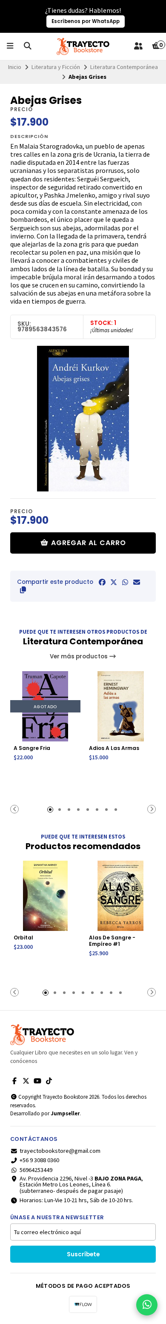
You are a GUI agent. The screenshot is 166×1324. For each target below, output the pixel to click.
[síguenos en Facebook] (14, 1081)
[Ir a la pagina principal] (83, 46)
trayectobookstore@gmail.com (60, 1151)
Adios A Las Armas (114, 748)
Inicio (14, 67)
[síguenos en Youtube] (37, 1081)
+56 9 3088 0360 (39, 1160)
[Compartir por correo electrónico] (136, 582)
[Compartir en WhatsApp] (125, 582)
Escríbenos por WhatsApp (86, 21)
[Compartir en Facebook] (102, 582)
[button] (23, 589)
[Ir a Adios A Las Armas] (121, 706)
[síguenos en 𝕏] (26, 1081)
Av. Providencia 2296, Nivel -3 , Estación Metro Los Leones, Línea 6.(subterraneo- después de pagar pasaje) (81, 1184)
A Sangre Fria (32, 748)
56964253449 (36, 1170)
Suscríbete (83, 1254)
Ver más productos (79, 656)
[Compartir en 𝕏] (113, 582)
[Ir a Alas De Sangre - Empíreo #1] (121, 896)
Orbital (23, 937)
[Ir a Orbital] (45, 896)
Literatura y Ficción (55, 67)
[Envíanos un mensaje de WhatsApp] (146, 1304)
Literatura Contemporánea (124, 67)
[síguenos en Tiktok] (49, 1081)
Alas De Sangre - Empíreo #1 (112, 940)
